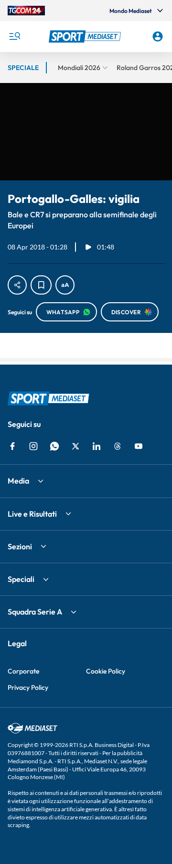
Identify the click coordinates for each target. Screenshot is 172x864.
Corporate (23, 671)
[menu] (14, 36)
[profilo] (157, 36)
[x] (75, 446)
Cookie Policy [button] (105, 671)
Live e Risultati (32, 514)
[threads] (117, 446)
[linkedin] (96, 446)
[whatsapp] (54, 446)
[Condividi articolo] (17, 285)
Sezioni (20, 546)
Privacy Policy (28, 687)
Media (18, 480)
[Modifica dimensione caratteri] (65, 285)
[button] (86, 36)
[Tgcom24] (26, 10)
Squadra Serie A (35, 611)
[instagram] (33, 446)
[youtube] (138, 446)
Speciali (21, 579)
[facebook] (12, 446)
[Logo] (86, 36)
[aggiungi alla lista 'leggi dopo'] (41, 285)
